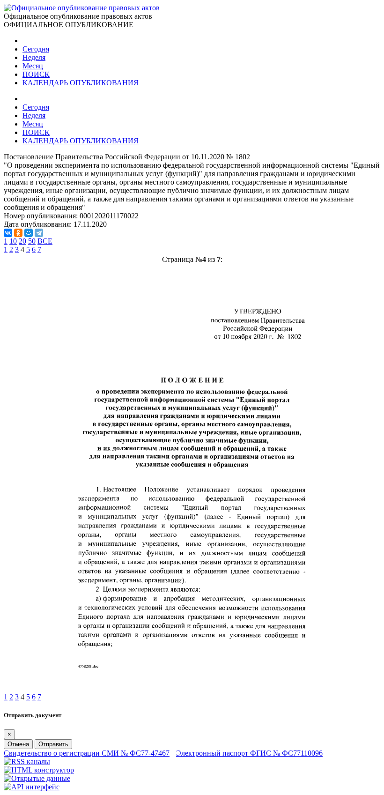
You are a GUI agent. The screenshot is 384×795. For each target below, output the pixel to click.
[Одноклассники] (18, 233)
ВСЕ (44, 241)
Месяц (32, 66)
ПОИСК (36, 74)
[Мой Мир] (28, 233)
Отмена (18, 744)
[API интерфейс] (31, 787)
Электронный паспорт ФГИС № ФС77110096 (249, 753)
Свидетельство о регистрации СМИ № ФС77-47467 (87, 753)
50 (32, 241)
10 (13, 241)
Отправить (53, 744)
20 (22, 241)
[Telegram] (39, 233)
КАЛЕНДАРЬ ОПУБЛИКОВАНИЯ (80, 83)
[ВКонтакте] (8, 233)
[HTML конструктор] (39, 770)
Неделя (33, 57)
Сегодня (35, 49)
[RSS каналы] (27, 761)
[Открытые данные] (37, 778)
